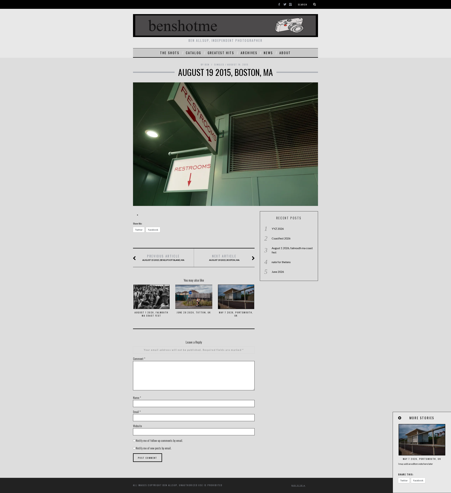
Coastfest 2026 (281, 238)
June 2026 (278, 271)
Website (137, 426)
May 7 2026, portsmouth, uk (236, 314)
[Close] (400, 418)
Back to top (298, 485)
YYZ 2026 (278, 228)
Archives (249, 52)
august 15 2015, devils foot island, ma (163, 257)
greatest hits (221, 52)
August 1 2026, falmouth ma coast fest (151, 314)
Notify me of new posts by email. (153, 448)
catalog (193, 52)
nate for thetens (281, 262)
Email (137, 412)
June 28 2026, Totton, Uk (194, 312)
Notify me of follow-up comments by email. (159, 440)
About (285, 52)
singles (219, 64)
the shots (169, 52)
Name (137, 398)
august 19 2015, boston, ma (224, 257)
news (268, 52)
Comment (139, 359)
